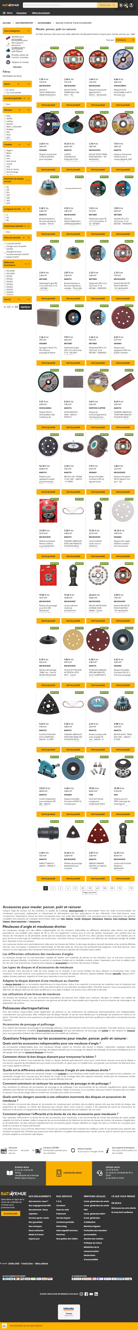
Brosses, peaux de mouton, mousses (20, 56)
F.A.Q (58, 1201)
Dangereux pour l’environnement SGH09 (17, 253)
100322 (9, 279)
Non (8, 104)
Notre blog (61, 1226)
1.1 (7, 215)
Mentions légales (92, 1226)
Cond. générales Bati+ (95, 1213)
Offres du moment (41, 13)
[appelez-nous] (59, 1176)
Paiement (61, 1213)
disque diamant (13, 984)
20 (83, 888)
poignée (62, 1073)
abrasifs (117, 973)
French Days (27, 1263)
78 (131, 888)
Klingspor (86, 918)
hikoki (9, 140)
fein (8, 132)
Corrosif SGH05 (13, 243)
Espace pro (34, 1238)
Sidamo (108, 918)
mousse (131, 1030)
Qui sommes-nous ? (38, 1201)
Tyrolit (77, 918)
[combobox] (70, 5)
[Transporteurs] (103, 1279)
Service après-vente (39, 1218)
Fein (63, 918)
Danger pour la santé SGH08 (16, 247)
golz (8, 137)
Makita (69, 918)
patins (105, 1030)
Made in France (36, 1234)
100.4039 (10, 273)
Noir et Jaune (12, 169)
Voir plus (17, 67)
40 (97, 888)
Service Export (63, 1218)
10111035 (9, 292)
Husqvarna (34, 921)
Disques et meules (20, 62)
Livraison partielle (65, 1222)
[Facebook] (86, 1295)
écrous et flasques (34, 1052)
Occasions (21, 13)
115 (7, 187)
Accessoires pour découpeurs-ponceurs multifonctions (20, 44)
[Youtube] (91, 1294)
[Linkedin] (96, 1295)
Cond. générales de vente (96, 1201)
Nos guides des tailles (67, 1238)
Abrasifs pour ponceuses (18, 38)
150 (7, 192)
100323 (9, 281)
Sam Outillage (120, 918)
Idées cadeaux (41, 1263)
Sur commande (13, 92)
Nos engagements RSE (40, 1205)
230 (8, 198)
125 (7, 189)
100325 (9, 287)
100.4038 (10, 271)
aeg (8, 116)
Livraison (60, 1205)
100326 (9, 289)
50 (105, 888)
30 (90, 888)
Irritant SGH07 (12, 257)
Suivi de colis (62, 1209)
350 (8, 200)
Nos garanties (36, 1222)
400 (8, 203)
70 (120, 888)
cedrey (9, 121)
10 (75, 888)
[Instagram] (81, 1295)
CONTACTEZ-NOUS (72, 1172)
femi (8, 134)
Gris (8, 158)
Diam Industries (18, 921)
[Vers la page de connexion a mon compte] (131, 5)
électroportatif (76, 910)
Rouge (9, 174)
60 (7, 217)
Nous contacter (36, 1230)
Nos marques (35, 1226)
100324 (9, 284)
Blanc (9, 153)
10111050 (9, 295)
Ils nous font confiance (122, 1212)
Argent (9, 150)
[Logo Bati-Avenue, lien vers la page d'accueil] (11, 5)
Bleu (8, 155)
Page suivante (89, 892)
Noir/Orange (12, 172)
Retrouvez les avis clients (123, 1208)
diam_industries (13, 126)
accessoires (61, 963)
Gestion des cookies (93, 1238)
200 (8, 195)
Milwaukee (97, 918)
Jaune (9, 164)
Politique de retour (93, 1243)
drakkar (9, 129)
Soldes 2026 (13, 1263)
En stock (10, 90)
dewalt (9, 124)
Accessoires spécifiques (17, 50)
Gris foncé (11, 161)
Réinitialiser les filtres (12, 76)
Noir (8, 166)
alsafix (9, 118)
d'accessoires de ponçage (50, 1030)
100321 (9, 276)
